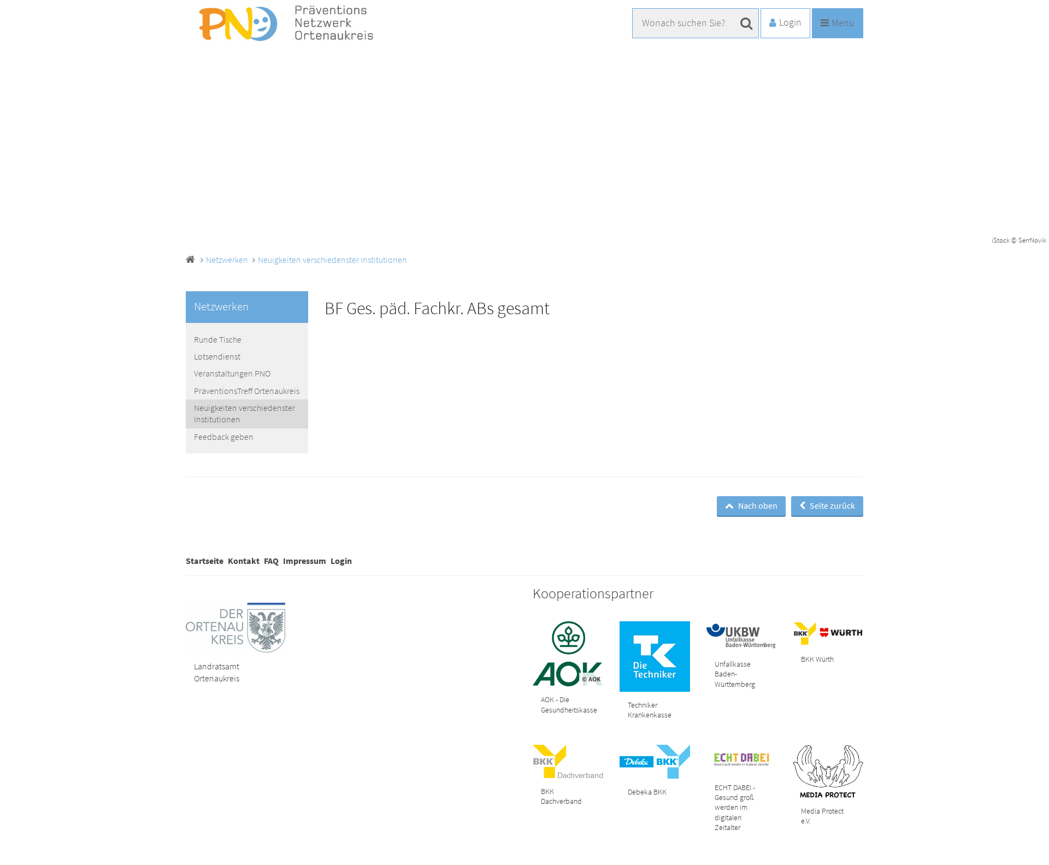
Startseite (204, 560)
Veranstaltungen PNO (232, 373)
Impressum (304, 560)
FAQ (271, 560)
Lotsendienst (217, 356)
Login (341, 560)
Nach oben (756, 505)
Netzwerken (227, 259)
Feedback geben (224, 436)
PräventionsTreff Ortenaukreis (246, 390)
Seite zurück (831, 505)
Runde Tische (217, 339)
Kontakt (244, 560)
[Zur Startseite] (293, 24)
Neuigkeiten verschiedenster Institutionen (332, 259)
